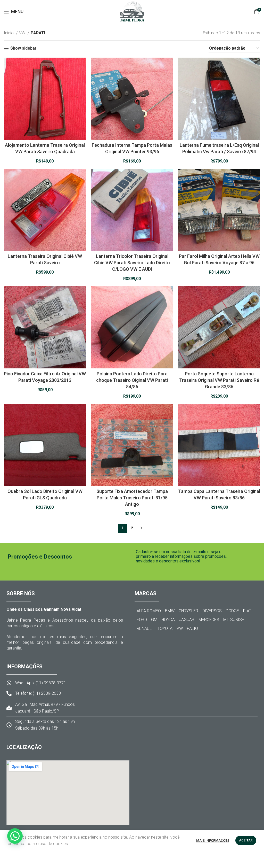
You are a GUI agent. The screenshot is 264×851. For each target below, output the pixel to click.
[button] (15, 836)
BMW (170, 610)
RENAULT (145, 628)
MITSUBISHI (234, 619)
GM (154, 619)
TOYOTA (165, 628)
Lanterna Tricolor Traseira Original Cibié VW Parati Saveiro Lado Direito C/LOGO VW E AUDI (132, 262)
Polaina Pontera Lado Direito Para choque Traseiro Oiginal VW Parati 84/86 (132, 380)
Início (9, 32)
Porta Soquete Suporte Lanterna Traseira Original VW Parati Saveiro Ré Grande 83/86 (219, 380)
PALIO (192, 628)
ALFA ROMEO (149, 610)
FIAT (247, 610)
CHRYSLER (188, 610)
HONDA (168, 619)
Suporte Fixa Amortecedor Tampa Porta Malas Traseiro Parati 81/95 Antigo (132, 498)
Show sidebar (23, 48)
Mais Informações (212, 840)
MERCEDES (209, 619)
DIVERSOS (212, 610)
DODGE (232, 610)
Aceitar (246, 840)
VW (22, 32)
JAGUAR (186, 619)
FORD (142, 619)
